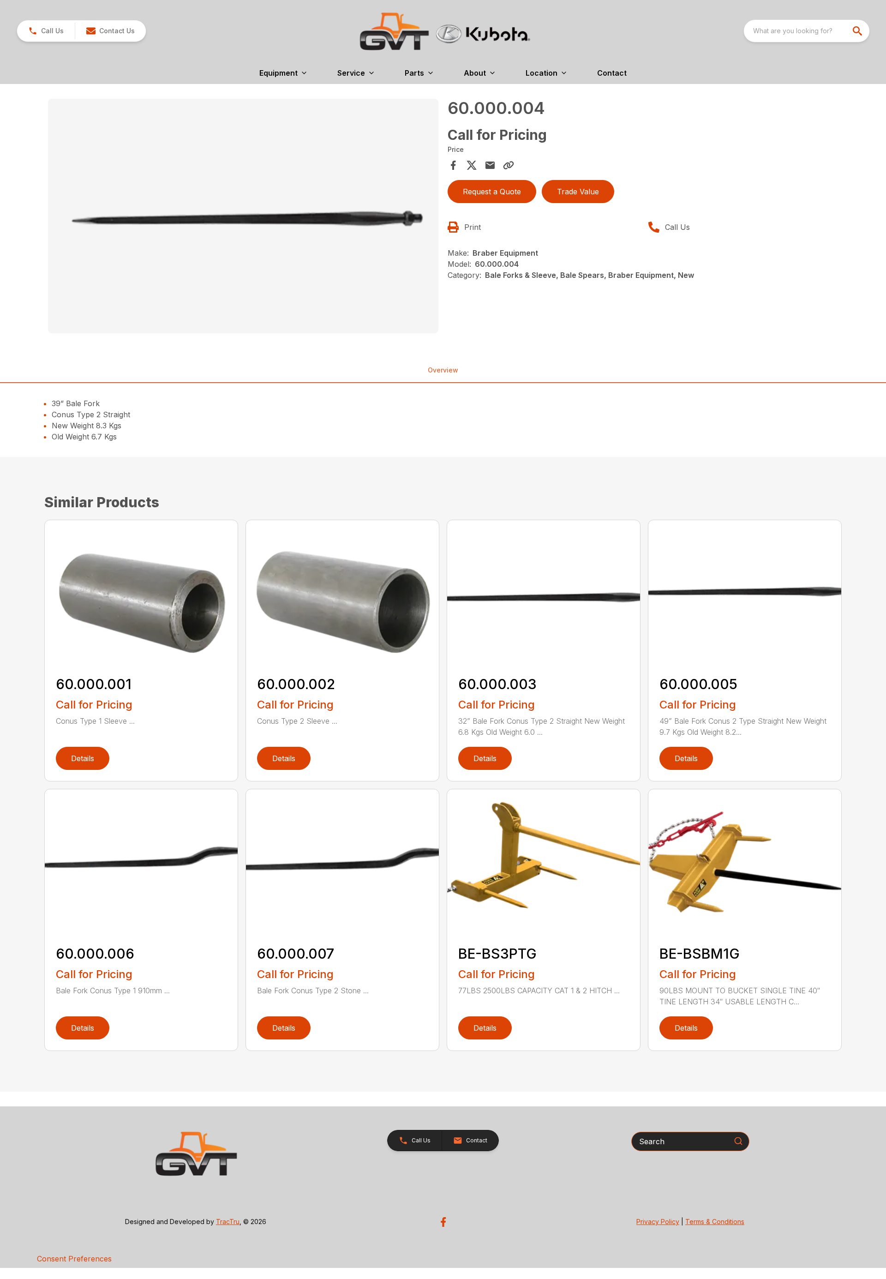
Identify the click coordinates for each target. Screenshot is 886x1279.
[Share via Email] (490, 165)
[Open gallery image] (243, 216)
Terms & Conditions (714, 1221)
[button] (46, 31)
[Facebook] (443, 1222)
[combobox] (806, 31)
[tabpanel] (243, 217)
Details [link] (82, 758)
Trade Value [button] (578, 191)
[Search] (738, 1141)
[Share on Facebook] (453, 165)
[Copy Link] (508, 165)
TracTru (227, 1221)
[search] (858, 31)
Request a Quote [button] (492, 191)
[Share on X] (471, 165)
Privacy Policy (657, 1221)
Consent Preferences (74, 1258)
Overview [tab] (443, 370)
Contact (612, 73)
